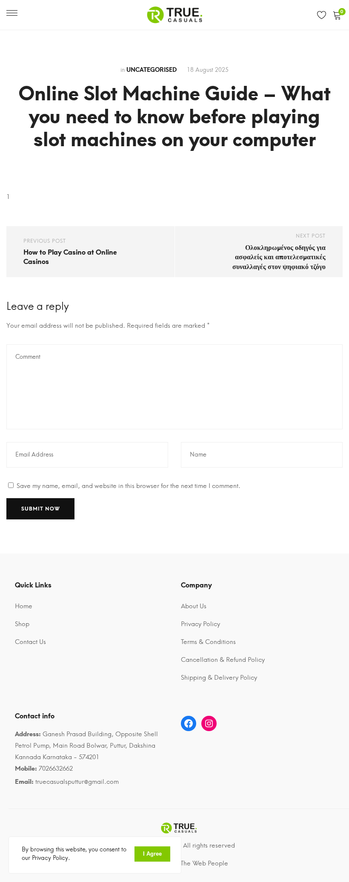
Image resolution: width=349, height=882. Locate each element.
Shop (22, 624)
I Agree (152, 854)
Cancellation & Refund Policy (223, 660)
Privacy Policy (200, 624)
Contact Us (30, 642)
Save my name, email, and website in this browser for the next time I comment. (128, 486)
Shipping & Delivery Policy (219, 677)
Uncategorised (151, 70)
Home (23, 606)
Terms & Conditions (208, 642)
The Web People (204, 863)
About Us (193, 606)
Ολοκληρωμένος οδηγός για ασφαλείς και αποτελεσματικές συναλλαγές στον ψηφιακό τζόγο (279, 257)
